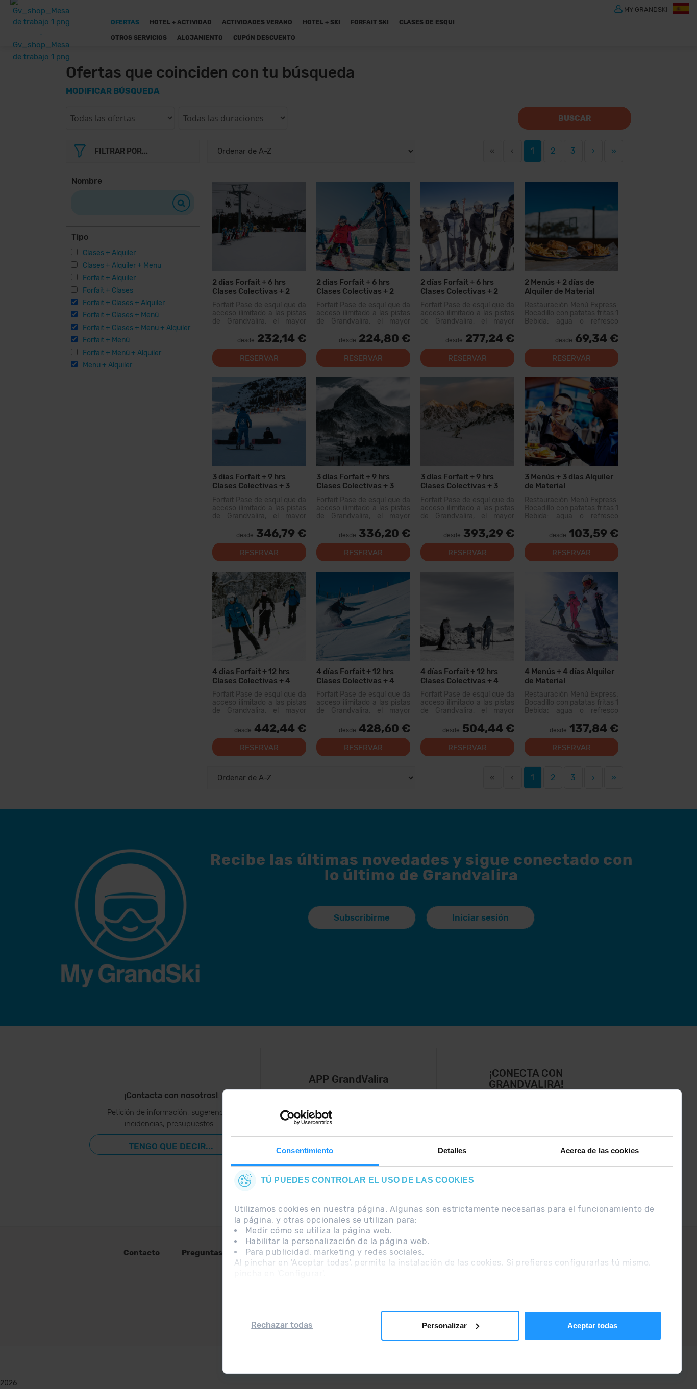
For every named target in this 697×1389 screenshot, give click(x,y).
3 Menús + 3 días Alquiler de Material (569, 481)
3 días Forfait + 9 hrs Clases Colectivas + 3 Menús (355, 481)
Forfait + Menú (106, 340)
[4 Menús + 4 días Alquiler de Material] (571, 616)
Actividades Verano (257, 22)
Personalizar (444, 1325)
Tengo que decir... (171, 1146)
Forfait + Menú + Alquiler (122, 353)
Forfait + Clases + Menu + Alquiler (136, 328)
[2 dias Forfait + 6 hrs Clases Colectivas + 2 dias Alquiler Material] (259, 226)
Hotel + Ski (321, 22)
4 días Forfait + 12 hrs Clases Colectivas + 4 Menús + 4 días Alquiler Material (462, 676)
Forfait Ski (370, 22)
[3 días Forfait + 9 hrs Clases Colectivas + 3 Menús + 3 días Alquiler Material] (467, 421)
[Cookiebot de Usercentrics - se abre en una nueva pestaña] (287, 1117)
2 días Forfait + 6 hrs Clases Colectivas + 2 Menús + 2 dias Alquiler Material (461, 286)
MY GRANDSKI (646, 9)
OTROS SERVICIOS (139, 37)
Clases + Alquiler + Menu (122, 265)
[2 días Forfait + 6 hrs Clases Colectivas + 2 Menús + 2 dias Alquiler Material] (467, 226)
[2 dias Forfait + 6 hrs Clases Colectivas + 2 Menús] (363, 226)
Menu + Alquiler (107, 365)
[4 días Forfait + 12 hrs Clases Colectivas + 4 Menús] (363, 616)
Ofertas (125, 22)
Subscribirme (362, 917)
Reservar (259, 358)
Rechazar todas (282, 1325)
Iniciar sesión (480, 917)
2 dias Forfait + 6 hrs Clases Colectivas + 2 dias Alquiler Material (251, 286)
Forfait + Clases (108, 290)
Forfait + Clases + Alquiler (124, 303)
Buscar (574, 118)
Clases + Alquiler (109, 253)
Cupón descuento (264, 37)
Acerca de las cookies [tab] (599, 1150)
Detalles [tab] (452, 1150)
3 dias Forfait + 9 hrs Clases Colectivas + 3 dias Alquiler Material (251, 481)
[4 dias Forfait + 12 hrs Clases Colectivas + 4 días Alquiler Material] (259, 616)
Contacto (141, 1252)
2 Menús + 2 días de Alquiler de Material (560, 286)
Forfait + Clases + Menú (121, 315)
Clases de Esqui (427, 22)
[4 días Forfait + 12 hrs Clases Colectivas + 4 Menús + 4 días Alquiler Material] (467, 616)
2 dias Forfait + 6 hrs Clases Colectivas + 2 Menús (355, 286)
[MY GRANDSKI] (618, 8)
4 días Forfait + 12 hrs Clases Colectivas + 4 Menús (355, 676)
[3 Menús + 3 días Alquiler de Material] (571, 421)
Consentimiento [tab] (304, 1150)
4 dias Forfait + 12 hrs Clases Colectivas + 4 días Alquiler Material (251, 676)
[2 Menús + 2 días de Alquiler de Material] (571, 226)
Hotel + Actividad (181, 22)
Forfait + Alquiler (109, 278)
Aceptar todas (592, 1325)
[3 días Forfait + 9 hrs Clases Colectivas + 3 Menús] (363, 421)
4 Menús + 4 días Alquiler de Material (569, 676)
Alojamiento (200, 37)
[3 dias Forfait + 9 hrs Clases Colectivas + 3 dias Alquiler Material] (259, 421)
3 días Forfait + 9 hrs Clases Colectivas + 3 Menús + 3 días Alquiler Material (461, 481)
